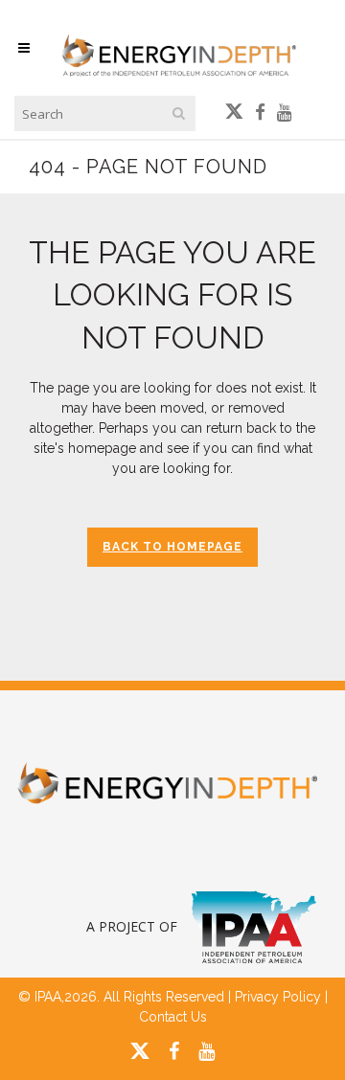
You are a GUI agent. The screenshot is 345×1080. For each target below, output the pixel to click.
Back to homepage (172, 546)
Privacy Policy (278, 996)
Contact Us (173, 1016)
